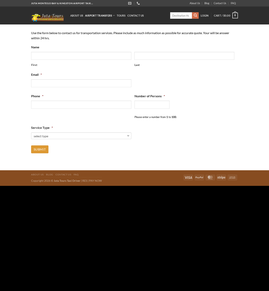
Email (36, 74)
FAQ (233, 3)
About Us (195, 3)
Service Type (42, 127)
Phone (37, 96)
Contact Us (220, 3)
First (34, 64)
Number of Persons (149, 96)
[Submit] (195, 15)
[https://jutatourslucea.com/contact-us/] (130, 3)
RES (84, 180)
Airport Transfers (98, 15)
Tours (121, 15)
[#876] (139, 3)
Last (137, 64)
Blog (206, 3)
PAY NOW (95, 180)
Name (35, 47)
